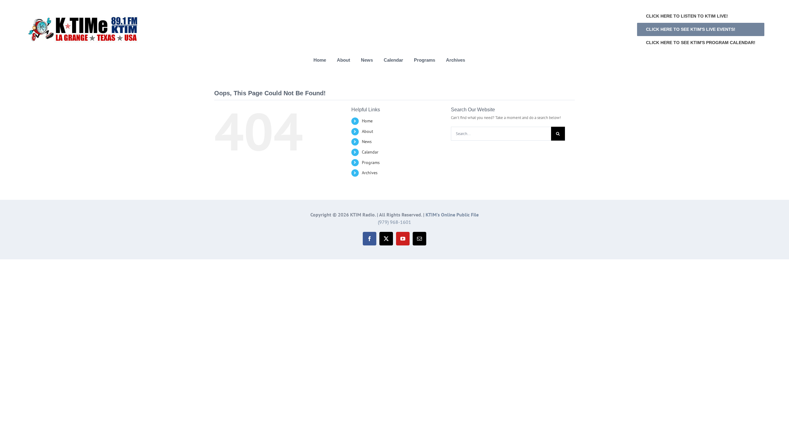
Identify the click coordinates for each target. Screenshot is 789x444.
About (367, 131)
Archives (370, 172)
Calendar (370, 152)
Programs (371, 162)
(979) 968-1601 (394, 222)
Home (367, 121)
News (367, 141)
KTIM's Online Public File (452, 215)
